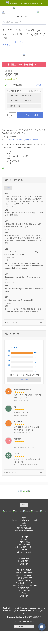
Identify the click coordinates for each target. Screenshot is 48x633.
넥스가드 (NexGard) (24, 575)
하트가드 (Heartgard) (24, 583)
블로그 (24, 523)
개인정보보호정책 (24, 552)
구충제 (24, 593)
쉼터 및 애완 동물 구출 (24, 530)
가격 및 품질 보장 (24, 528)
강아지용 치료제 (24, 561)
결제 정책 (24, 550)
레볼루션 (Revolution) (24, 578)
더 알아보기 (38, 85)
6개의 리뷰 (19, 42)
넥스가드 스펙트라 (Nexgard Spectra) (23, 140)
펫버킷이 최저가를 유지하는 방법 (24, 520)
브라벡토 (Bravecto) (24, 573)
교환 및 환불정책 (24, 544)
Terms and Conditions (15, 617)
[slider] (8, 42)
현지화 (31, 621)
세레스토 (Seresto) (24, 580)
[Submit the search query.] (4, 22)
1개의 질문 (6, 45)
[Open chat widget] (42, 627)
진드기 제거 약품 (24, 590)
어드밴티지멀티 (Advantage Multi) (24, 585)
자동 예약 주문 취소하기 (24, 547)
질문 (8, 188)
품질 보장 (24, 525)
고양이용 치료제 (24, 564)
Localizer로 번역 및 (21, 621)
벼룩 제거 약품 (24, 588)
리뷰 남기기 (24, 379)
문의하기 (24, 539)
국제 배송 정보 (24, 542)
